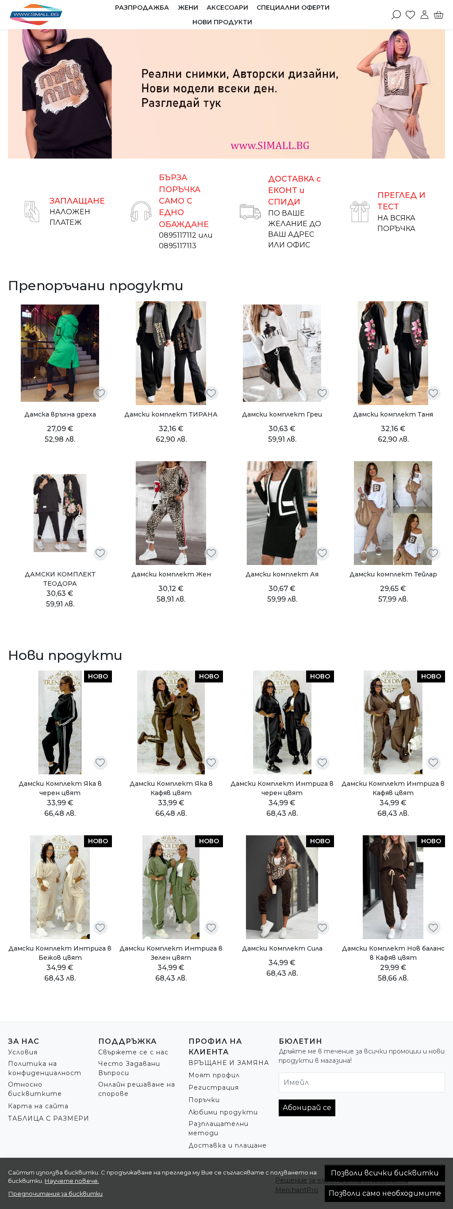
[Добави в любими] (100, 393)
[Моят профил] (424, 14)
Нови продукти (222, 22)
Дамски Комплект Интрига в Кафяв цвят (393, 788)
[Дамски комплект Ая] (282, 513)
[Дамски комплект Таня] (393, 353)
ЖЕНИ (188, 7)
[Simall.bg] (47, 14)
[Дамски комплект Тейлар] (393, 513)
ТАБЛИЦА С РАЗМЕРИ (48, 1118)
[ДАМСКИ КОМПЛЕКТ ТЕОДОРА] (60, 513)
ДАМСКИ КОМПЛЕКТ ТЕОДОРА (60, 578)
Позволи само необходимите (385, 1193)
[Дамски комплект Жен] (171, 513)
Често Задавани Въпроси (129, 1068)
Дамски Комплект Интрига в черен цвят (282, 788)
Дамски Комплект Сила (282, 948)
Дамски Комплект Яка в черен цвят (60, 788)
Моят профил (214, 1075)
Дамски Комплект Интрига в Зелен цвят (171, 953)
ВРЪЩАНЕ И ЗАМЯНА (228, 1063)
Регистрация (213, 1088)
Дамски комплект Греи (282, 414)
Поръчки (204, 1100)
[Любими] (410, 14)
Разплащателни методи (218, 1128)
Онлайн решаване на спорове (136, 1089)
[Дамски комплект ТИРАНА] (171, 353)
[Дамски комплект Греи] (282, 353)
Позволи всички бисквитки (385, 1173)
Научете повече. (72, 1180)
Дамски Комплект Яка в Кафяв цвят (171, 788)
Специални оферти (293, 7)
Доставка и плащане (227, 1145)
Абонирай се (307, 1107)
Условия (23, 1052)
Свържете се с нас (133, 1052)
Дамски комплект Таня (393, 414)
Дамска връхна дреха (60, 414)
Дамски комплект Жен (171, 574)
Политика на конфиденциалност (44, 1068)
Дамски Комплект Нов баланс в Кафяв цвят (393, 953)
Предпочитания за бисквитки (55, 1193)
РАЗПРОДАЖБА (142, 7)
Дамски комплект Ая (282, 574)
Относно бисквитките (35, 1089)
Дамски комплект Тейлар (393, 574)
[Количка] (438, 14)
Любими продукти (223, 1112)
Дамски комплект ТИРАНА (171, 414)
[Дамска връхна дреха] (60, 353)
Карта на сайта (38, 1106)
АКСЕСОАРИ (227, 7)
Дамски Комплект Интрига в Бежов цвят (59, 953)
